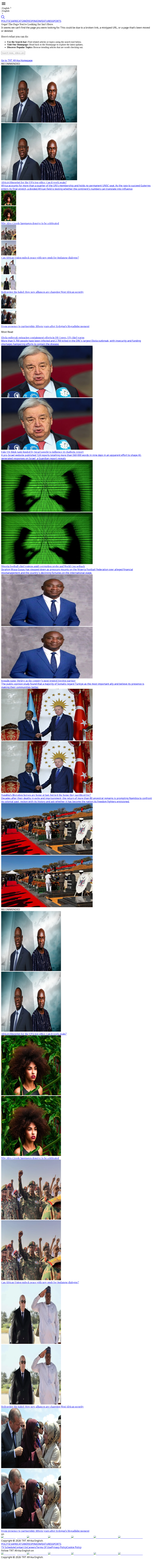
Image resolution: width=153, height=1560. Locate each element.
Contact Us (21, 1547)
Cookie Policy (74, 1547)
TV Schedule (8, 1547)
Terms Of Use (43, 1547)
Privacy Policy (59, 1547)
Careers (31, 1547)
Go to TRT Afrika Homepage (17, 60)
